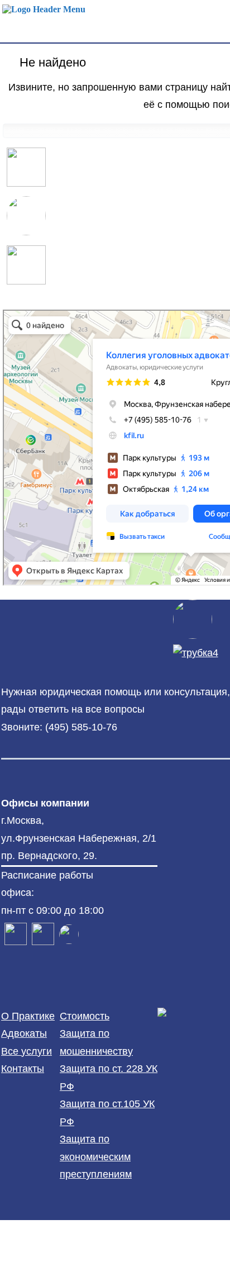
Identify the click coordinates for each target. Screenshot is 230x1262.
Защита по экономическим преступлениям (96, 1156)
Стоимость (84, 1016)
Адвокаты (24, 1033)
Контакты (22, 1068)
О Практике (28, 1016)
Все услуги (26, 1051)
